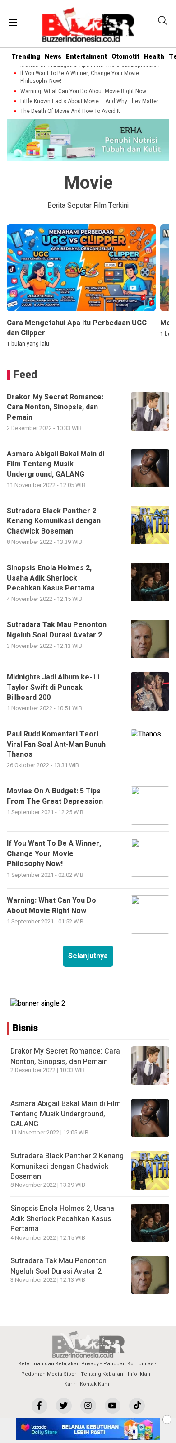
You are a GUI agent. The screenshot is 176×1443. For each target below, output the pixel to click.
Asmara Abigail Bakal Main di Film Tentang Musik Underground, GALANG (65, 1113)
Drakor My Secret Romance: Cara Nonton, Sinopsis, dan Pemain (65, 1056)
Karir (69, 1384)
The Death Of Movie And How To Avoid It (70, 111)
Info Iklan (139, 1374)
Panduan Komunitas (128, 1363)
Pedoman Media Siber (48, 1374)
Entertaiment (86, 56)
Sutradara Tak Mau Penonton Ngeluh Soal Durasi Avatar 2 (58, 1266)
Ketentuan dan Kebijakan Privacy (59, 1363)
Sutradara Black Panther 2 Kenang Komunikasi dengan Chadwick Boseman (67, 1166)
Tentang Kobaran (102, 1374)
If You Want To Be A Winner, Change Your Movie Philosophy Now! (79, 77)
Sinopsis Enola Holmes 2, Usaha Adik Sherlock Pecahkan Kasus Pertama (62, 1218)
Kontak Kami (95, 1384)
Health (154, 56)
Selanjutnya (88, 956)
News (53, 56)
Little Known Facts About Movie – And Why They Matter (89, 101)
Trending (25, 56)
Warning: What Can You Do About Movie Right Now (83, 91)
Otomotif (125, 56)
